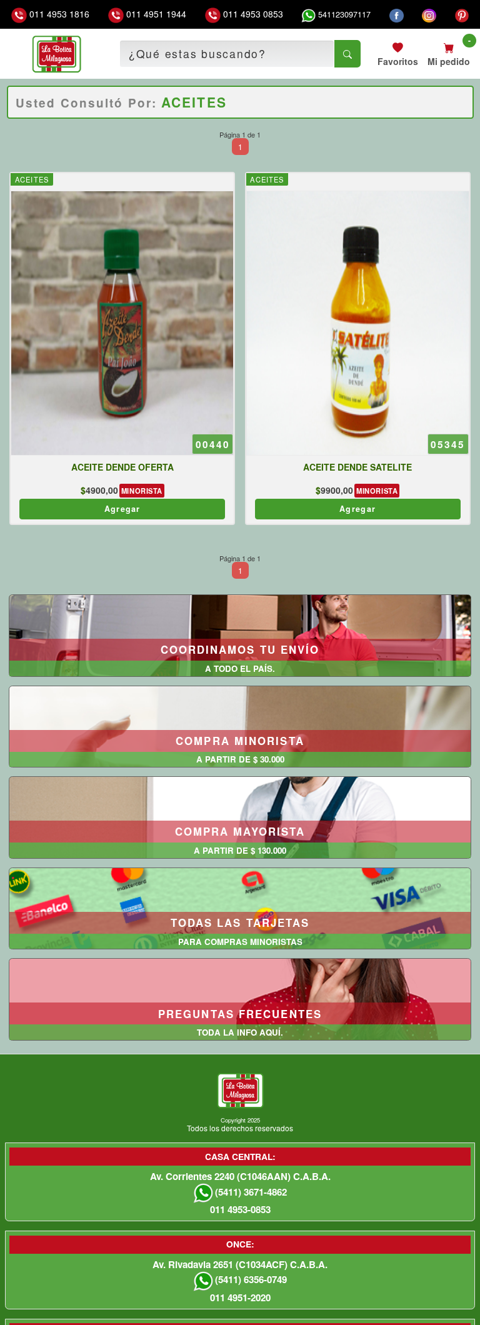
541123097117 (343, 14)
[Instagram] (429, 14)
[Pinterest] (462, 14)
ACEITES (32, 179)
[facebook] (396, 14)
